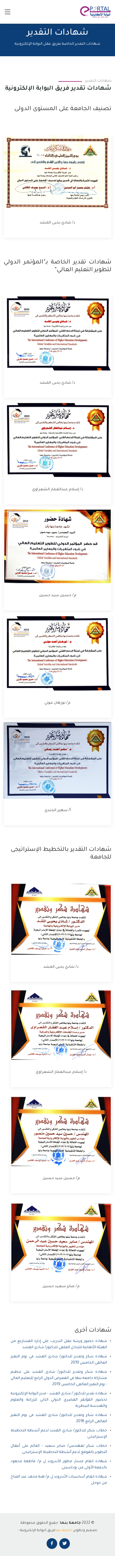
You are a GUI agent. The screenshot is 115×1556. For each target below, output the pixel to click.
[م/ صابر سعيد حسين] (55, 1238)
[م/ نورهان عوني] (51, 653)
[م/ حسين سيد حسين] (51, 546)
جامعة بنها (64, 1531)
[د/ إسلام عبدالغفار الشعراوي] (51, 440)
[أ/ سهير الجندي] (51, 760)
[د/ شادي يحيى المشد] (51, 173)
